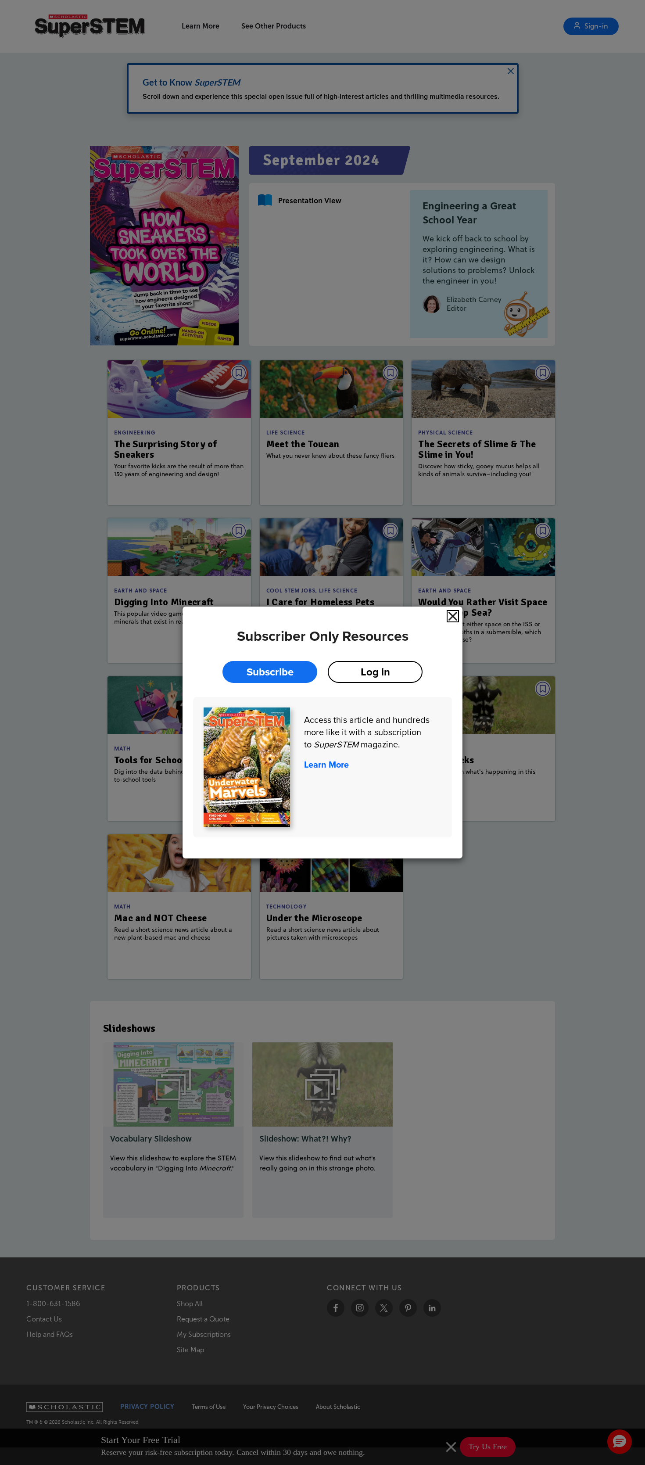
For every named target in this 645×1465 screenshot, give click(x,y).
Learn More (326, 764)
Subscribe (270, 671)
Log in (375, 671)
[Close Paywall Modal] (452, 616)
